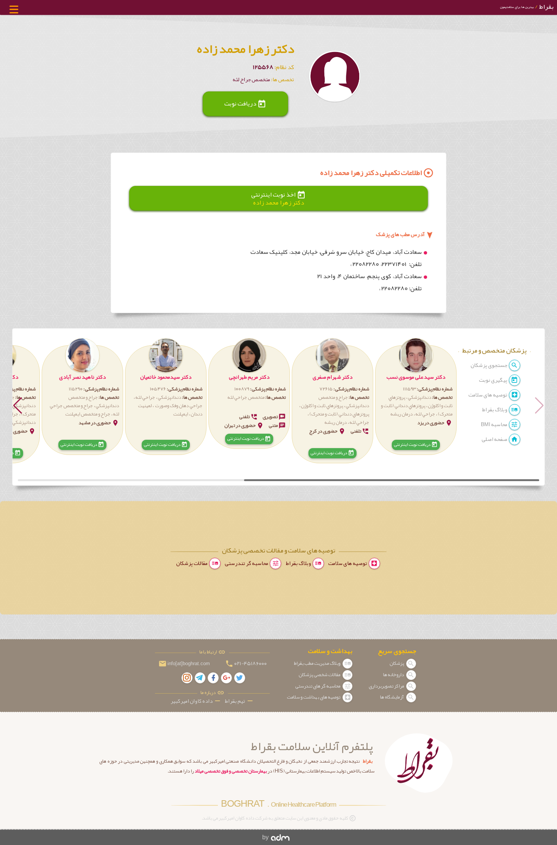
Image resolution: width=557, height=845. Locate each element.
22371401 (395, 264)
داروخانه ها (394, 675)
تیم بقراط (239, 701)
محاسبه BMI (494, 424)
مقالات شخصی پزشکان (320, 675)
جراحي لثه (425, 414)
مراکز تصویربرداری (387, 686)
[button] (416, 397)
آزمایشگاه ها (392, 697)
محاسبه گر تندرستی (247, 563)
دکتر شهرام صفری (332, 376)
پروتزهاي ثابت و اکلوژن (322, 406)
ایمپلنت (180, 414)
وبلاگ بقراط (495, 409)
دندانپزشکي (419, 397)
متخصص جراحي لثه (245, 397)
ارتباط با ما (208, 652)
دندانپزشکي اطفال (18, 422)
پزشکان (397, 663)
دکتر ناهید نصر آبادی (82, 376)
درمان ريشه (401, 414)
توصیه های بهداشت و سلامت (314, 697)
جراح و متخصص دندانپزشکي (343, 401)
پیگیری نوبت (493, 380)
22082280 (365, 264)
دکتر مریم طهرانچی (249, 376)
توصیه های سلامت (488, 394)
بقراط (527, 6)
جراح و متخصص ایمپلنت (87, 414)
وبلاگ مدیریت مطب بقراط (317, 663)
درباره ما (208, 692)
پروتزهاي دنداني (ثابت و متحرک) (339, 414)
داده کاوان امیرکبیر (196, 701)
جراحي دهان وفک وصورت (178, 406)
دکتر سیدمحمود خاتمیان (165, 376)
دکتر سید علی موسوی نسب (415, 376)
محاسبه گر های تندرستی (318, 686)
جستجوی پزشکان (489, 365)
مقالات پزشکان (192, 563)
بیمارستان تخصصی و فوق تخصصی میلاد (230, 771)
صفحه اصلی (495, 439)
